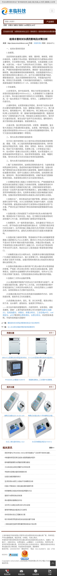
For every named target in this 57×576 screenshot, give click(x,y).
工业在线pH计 (42, 312)
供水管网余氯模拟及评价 (13, 500)
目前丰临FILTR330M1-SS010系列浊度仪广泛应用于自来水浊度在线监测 (29, 453)
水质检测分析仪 (33, 535)
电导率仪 (48, 542)
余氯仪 (21, 312)
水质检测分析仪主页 (21, 32)
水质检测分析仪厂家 (12, 2)
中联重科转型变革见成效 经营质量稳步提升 (20, 458)
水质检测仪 (24, 315)
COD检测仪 (39, 542)
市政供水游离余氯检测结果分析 (16, 472)
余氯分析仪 (30, 312)
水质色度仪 (21, 542)
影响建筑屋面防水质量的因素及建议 (17, 462)
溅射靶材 (36, 547)
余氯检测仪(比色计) (37, 540)
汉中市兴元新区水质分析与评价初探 (17, 505)
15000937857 (15, 549)
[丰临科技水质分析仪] (13, 11)
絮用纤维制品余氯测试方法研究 (16, 510)
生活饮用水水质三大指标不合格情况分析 (19, 481)
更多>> (51, 333)
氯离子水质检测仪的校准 (13, 496)
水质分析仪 (35, 315)
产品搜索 (50, 22)
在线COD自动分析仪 (31, 544)
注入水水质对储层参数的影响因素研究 (21, 327)
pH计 (12, 315)
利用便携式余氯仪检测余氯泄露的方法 (18, 491)
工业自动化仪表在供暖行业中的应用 (17, 467)
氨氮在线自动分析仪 (48, 544)
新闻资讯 (33, 32)
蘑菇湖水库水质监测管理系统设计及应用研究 (24, 323)
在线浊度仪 (11, 312)
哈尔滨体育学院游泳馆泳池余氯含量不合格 (20, 519)
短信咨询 (21, 574)
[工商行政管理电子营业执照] (25, 555)
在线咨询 (35, 574)
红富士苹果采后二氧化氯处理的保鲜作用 (19, 486)
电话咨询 (7, 574)
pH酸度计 (30, 542)
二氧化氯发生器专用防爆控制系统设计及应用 (20, 524)
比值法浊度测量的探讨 (13, 477)
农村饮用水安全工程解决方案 (15, 515)
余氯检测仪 (38, 43)
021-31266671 (40, 549)
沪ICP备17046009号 (46, 561)
